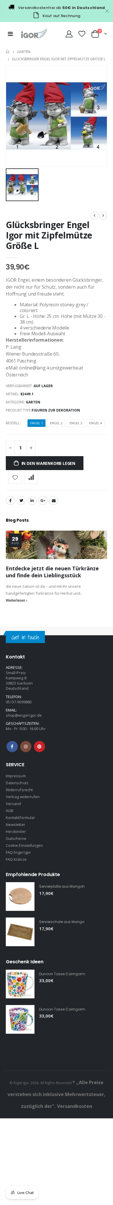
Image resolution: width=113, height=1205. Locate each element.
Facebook (10, 500)
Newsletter (15, 824)
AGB (9, 810)
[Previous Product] (94, 216)
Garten (23, 51)
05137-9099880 (19, 702)
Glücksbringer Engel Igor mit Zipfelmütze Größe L (49, 235)
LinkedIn (32, 500)
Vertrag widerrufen (23, 796)
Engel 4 (95, 423)
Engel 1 (36, 423)
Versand (13, 803)
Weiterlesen (16, 600)
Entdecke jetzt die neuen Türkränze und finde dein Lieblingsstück (52, 572)
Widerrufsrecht (19, 789)
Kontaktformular (20, 817)
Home (8, 51)
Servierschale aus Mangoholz (65, 921)
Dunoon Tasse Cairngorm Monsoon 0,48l (75, 1009)
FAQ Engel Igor (18, 852)
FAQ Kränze (16, 859)
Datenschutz (17, 782)
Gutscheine (16, 838)
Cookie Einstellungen (24, 845)
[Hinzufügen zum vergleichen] (31, 477)
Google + (43, 500)
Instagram (26, 746)
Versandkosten (74, 1106)
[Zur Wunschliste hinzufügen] (15, 477)
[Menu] (10, 34)
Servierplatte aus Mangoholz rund (69, 886)
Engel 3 (76, 423)
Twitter (21, 500)
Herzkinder (16, 831)
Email (53, 500)
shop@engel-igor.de (24, 715)
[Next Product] (103, 216)
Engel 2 (56, 423)
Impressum (16, 775)
